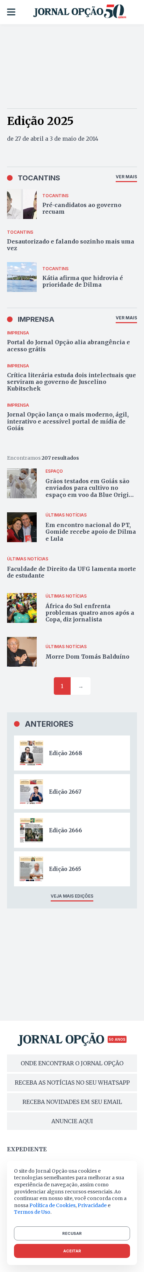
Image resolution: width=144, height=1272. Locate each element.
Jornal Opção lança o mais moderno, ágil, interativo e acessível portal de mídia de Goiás (68, 421)
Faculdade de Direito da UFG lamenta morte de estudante (71, 572)
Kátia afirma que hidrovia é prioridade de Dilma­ (82, 281)
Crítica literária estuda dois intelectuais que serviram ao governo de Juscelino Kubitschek (71, 382)
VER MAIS (126, 176)
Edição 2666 (65, 830)
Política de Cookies (52, 1205)
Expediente (27, 1149)
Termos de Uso (32, 1212)
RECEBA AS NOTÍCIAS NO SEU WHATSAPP (72, 1082)
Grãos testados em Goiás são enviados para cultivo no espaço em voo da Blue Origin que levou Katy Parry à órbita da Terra (89, 495)
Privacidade (92, 1205)
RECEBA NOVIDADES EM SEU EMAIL (72, 1101)
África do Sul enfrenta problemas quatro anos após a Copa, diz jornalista (89, 612)
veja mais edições (72, 896)
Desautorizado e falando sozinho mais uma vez (70, 245)
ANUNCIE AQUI (72, 1121)
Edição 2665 (65, 869)
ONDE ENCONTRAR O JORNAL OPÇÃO (72, 1063)
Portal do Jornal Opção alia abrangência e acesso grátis (68, 345)
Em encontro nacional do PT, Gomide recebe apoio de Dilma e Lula (90, 531)
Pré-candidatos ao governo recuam (81, 208)
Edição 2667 (65, 791)
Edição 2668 (65, 753)
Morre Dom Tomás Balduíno (87, 656)
